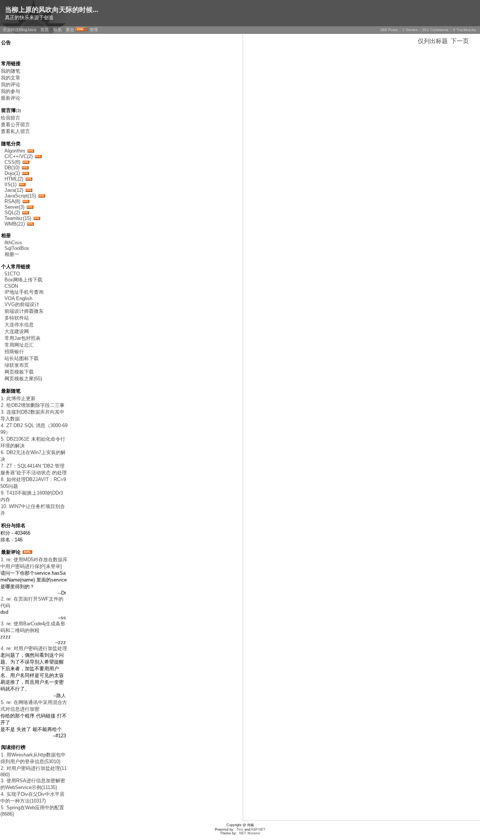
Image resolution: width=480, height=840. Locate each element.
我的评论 (10, 84)
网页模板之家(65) (23, 378)
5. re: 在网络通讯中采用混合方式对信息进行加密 (33, 706)
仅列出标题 (433, 41)
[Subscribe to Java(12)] (29, 190)
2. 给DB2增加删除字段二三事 (32, 405)
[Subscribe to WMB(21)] (30, 224)
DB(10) (12, 167)
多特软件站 (16, 318)
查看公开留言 (15, 124)
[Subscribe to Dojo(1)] (25, 173)
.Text (239, 829)
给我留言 (10, 118)
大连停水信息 (19, 324)
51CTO (12, 274)
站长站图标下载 (21, 358)
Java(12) (13, 190)
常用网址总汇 (19, 345)
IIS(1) (10, 184)
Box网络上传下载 (23, 279)
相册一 (11, 254)
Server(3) (14, 207)
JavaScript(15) (20, 196)
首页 (44, 29)
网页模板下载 (19, 372)
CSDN (11, 286)
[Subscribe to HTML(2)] (29, 179)
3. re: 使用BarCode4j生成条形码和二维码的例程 (32, 627)
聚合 (70, 29)
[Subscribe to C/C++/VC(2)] (38, 156)
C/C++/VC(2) (18, 156)
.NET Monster (249, 833)
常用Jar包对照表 (22, 338)
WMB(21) (14, 224)
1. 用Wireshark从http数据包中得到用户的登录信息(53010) (33, 758)
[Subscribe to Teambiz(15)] (36, 218)
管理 (94, 29)
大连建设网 (16, 331)
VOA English (18, 298)
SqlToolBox (16, 248)
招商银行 (14, 351)
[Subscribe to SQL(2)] (25, 212)
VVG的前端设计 (21, 304)
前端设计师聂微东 (24, 311)
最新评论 (10, 98)
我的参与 (10, 91)
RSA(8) (12, 201)
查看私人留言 (15, 131)
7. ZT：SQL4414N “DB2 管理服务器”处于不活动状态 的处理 (33, 469)
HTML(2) (13, 179)
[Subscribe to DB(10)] (25, 167)
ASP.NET (258, 829)
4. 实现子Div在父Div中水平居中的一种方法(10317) (32, 797)
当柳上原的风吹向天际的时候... (51, 9)
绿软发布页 (16, 365)
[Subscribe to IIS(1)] (22, 184)
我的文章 (10, 78)
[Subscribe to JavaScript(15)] (41, 196)
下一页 (460, 41)
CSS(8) (12, 162)
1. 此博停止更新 (18, 398)
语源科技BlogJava (19, 29)
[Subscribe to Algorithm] (30, 151)
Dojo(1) (12, 173)
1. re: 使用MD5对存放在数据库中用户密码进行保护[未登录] (34, 563)
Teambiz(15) (17, 218)
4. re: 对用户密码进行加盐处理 (34, 648)
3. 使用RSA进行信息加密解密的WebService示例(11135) (32, 784)
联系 (57, 29)
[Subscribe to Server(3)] (30, 207)
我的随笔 (10, 71)
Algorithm (14, 151)
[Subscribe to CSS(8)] (26, 162)
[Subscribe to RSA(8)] (26, 201)
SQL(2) (12, 212)
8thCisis (13, 242)
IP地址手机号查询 (24, 292)
